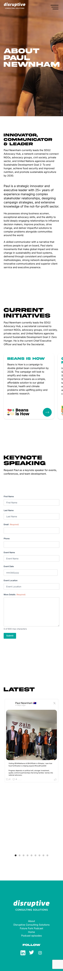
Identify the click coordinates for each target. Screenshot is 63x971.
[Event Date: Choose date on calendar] (54, 572)
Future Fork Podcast (31, 928)
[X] (31, 952)
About (31, 921)
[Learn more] (47, 412)
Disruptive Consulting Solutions (31, 924)
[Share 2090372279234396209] (55, 779)
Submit (9, 635)
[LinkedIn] (22, 952)
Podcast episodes (31, 935)
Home (31, 931)
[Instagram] (40, 952)
